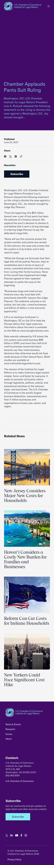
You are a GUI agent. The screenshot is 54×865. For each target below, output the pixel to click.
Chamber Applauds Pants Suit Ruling (24, 87)
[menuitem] (27, 725)
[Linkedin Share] (16, 156)
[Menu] (48, 6)
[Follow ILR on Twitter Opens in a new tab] (7, 835)
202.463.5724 (13, 775)
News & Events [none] (13, 724)
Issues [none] (9, 734)
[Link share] (21, 157)
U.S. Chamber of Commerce (20, 781)
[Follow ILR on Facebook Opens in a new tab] (21, 835)
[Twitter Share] (10, 156)
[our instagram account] (26, 835)
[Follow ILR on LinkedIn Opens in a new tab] (11, 835)
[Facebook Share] (5, 156)
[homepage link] (22, 6)
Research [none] (10, 729)
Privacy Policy (14, 859)
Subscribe (16, 174)
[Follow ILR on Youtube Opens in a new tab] (16, 835)
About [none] (9, 738)
